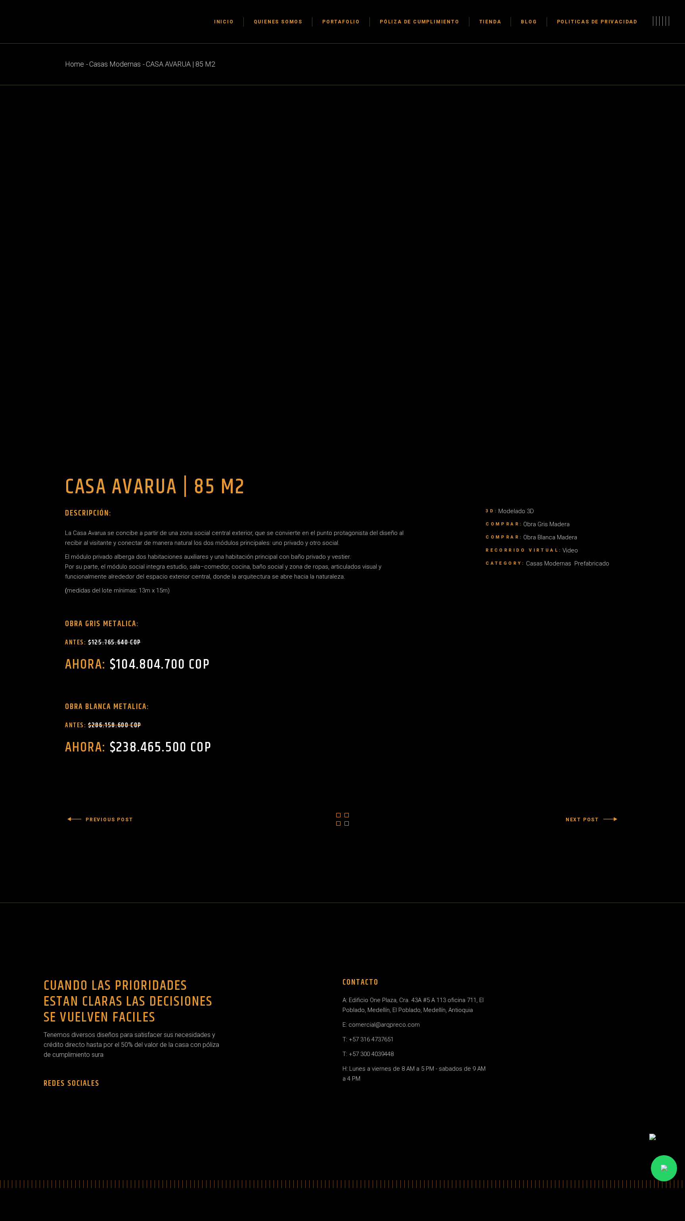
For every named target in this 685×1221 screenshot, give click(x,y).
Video (570, 550)
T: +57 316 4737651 (368, 1039)
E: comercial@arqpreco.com (381, 1024)
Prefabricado (591, 563)
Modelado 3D (516, 511)
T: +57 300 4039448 (368, 1054)
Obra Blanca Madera (550, 537)
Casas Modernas (548, 563)
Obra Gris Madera (546, 524)
